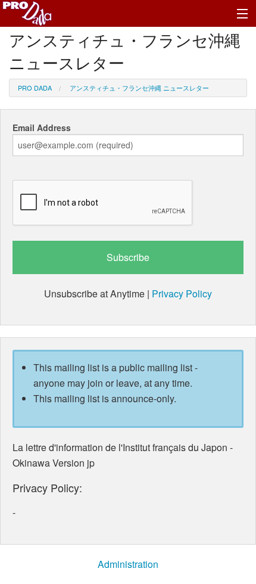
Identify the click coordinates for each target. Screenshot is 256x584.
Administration (128, 564)
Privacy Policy (182, 293)
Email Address (42, 127)
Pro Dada (35, 87)
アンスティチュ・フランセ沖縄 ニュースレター (139, 87)
